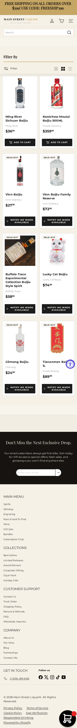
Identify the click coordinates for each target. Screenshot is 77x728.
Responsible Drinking (18, 717)
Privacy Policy (12, 708)
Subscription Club (13, 539)
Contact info (10, 657)
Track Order (10, 601)
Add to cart (22, 142)
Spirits (6, 504)
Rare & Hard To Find (14, 519)
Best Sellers (10, 555)
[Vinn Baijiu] (20, 180)
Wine (6, 524)
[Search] (69, 32)
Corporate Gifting (13, 570)
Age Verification (37, 712)
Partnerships (10, 652)
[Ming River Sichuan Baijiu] (20, 104)
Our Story (8, 642)
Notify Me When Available (21, 221)
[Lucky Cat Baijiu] (57, 260)
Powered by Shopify (17, 722)
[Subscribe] (58, 472)
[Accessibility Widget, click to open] (70, 364)
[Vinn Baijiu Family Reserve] (57, 182)
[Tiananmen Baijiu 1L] (57, 350)
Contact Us (9, 596)
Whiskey (8, 509)
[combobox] (38, 32)
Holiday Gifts (10, 580)
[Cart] (61, 21)
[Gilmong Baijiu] (20, 348)
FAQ (6, 616)
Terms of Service (37, 708)
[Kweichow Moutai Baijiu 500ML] (57, 104)
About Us (8, 637)
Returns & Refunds (14, 611)
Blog (6, 647)
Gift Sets (8, 529)
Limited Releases (13, 560)
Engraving (9, 514)
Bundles (8, 534)
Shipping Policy (12, 606)
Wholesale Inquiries (14, 621)
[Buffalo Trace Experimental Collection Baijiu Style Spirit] (20, 266)
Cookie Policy (12, 712)
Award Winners (12, 565)
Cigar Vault (9, 575)
